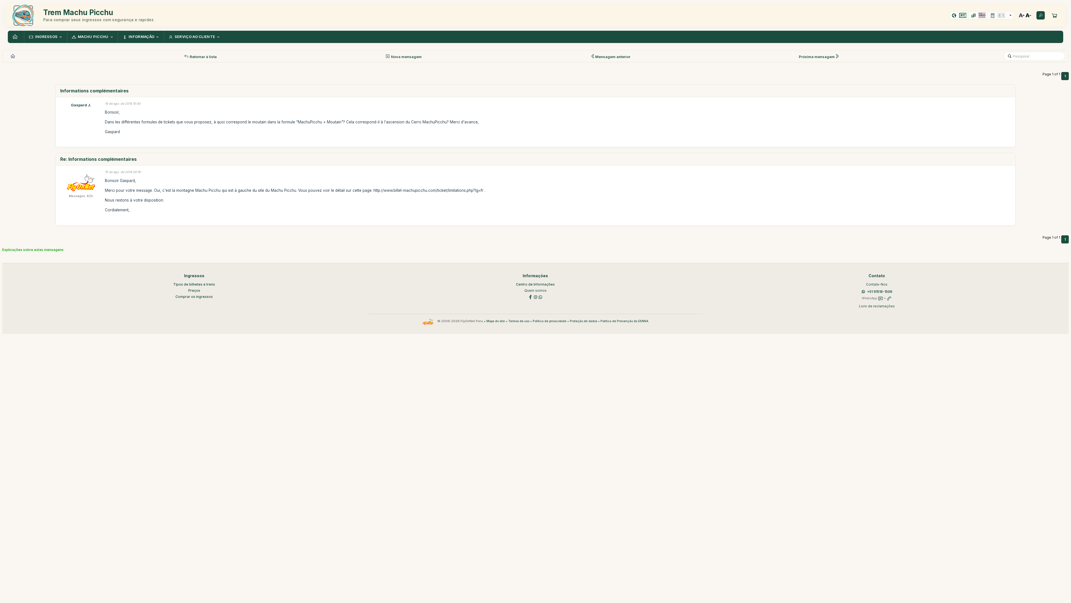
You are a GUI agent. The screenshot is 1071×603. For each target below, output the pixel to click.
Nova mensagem (406, 56)
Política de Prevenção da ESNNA (624, 321)
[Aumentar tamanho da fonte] (1021, 15)
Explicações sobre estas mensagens (33, 250)
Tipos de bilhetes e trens (194, 284)
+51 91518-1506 (879, 291)
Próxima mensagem (817, 56)
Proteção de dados (583, 321)
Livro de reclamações (877, 306)
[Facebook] (530, 297)
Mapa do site (495, 321)
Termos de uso (518, 321)
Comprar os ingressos (194, 297)
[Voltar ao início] (16, 37)
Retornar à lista (203, 56)
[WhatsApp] (540, 297)
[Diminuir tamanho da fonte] (1028, 15)
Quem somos (535, 290)
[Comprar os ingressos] (1054, 15)
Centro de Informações (535, 284)
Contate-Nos (876, 284)
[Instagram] (535, 297)
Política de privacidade (549, 321)
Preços (194, 290)
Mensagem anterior (612, 56)
